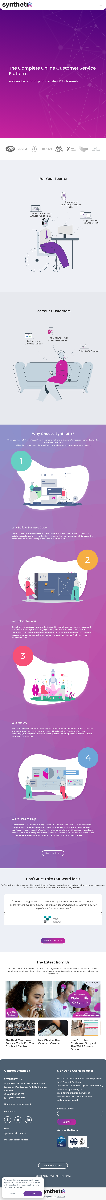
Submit (67, 1122)
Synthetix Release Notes (16, 1139)
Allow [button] (32, 1193)
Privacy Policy (56, 1176)
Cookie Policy (41, 1176)
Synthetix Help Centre (15, 1133)
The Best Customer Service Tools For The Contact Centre (20, 1043)
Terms (67, 1176)
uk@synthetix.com (15, 1097)
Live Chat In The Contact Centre (49, 1041)
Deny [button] (12, 1193)
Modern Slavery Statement (17, 1104)
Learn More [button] (17, 1187)
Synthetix (61, 1197)
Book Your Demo (53, 1165)
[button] (4, 913)
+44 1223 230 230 (15, 1094)
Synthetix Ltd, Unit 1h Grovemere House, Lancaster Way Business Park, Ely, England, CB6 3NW (25, 1087)
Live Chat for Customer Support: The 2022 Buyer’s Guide (84, 1044)
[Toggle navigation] (101, 5)
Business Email (65, 1108)
